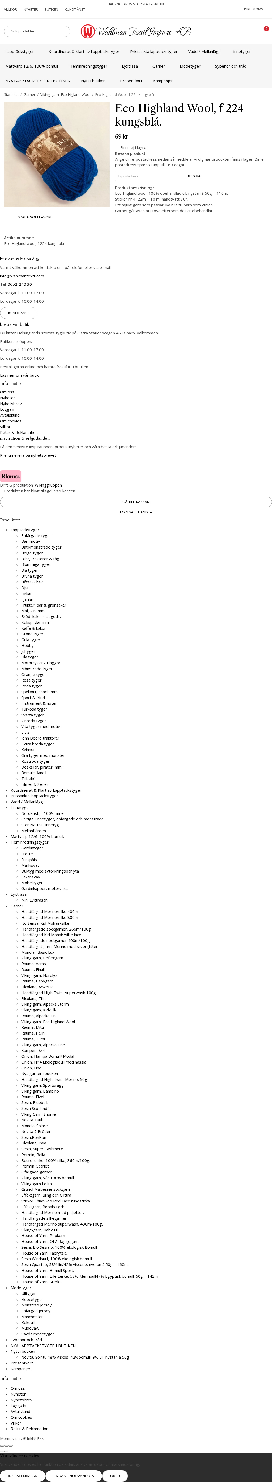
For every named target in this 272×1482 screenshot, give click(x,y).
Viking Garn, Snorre (38, 1114)
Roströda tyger (35, 761)
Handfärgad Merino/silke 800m (49, 917)
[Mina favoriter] (247, 31)
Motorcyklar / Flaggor (41, 662)
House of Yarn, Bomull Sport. (47, 1270)
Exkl (40, 1438)
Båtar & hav (32, 581)
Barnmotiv (30, 541)
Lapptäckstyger (19, 51)
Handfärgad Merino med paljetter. (52, 1212)
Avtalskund (10, 415)
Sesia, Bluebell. (34, 1102)
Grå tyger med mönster (43, 755)
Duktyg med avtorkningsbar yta (50, 871)
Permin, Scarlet (35, 1166)
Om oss (7, 392)
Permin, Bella (33, 1154)
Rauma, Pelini (33, 1033)
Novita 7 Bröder (36, 1131)
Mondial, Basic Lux (37, 952)
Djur (25, 587)
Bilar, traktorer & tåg (40, 558)
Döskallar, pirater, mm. (41, 767)
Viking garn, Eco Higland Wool (48, 1021)
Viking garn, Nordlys (39, 975)
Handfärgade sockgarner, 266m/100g (56, 929)
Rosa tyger (31, 680)
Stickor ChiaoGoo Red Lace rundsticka (55, 1200)
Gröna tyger (32, 633)
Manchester (32, 1316)
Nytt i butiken (93, 80)
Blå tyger (29, 570)
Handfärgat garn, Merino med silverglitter (59, 946)
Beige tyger (32, 552)
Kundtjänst (75, 9)
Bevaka (193, 176)
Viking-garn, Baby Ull (39, 1229)
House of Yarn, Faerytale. (44, 1253)
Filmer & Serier (34, 784)
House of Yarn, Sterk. (40, 1281)
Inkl (30, 1438)
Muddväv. (30, 1328)
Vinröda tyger (33, 720)
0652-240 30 (20, 284)
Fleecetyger (32, 1299)
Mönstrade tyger (37, 668)
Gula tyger (30, 639)
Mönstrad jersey (36, 1304)
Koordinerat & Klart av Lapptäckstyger (84, 51)
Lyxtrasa (130, 66)
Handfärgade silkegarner (44, 1218)
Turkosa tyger (34, 709)
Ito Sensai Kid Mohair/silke (45, 923)
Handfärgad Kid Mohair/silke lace (51, 934)
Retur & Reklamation (19, 432)
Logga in (7, 409)
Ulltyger (28, 1293)
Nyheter (31, 9)
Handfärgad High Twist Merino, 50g (54, 1079)
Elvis (25, 732)
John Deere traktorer (40, 738)
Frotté (27, 853)
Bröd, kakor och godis (41, 616)
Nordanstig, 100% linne (42, 813)
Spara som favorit (34, 217)
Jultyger (28, 651)
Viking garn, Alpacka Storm (45, 1004)
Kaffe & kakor (33, 628)
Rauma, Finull (33, 969)
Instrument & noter (39, 703)
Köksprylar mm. (35, 622)
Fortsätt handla (136, 512)
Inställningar (22, 1476)
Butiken (51, 9)
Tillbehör (29, 778)
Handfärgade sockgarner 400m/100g (55, 940)
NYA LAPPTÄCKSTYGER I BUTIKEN (37, 80)
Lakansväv (30, 876)
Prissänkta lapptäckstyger (154, 51)
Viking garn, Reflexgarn (42, 957)
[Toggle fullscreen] (6, 1446)
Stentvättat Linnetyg (40, 824)
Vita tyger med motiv (40, 726)
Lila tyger (29, 656)
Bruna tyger (32, 576)
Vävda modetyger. (38, 1333)
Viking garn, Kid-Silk (38, 1009)
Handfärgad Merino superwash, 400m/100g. (62, 1224)
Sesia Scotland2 (35, 1108)
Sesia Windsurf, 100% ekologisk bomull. (57, 1258)
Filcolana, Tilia (33, 998)
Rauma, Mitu (32, 1027)
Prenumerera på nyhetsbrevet (28, 455)
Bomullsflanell (33, 772)
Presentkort (131, 80)
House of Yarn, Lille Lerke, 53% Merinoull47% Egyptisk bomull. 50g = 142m (89, 1276)
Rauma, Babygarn (37, 980)
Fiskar (26, 593)
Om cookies (11, 421)
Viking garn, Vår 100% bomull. (48, 1177)
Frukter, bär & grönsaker (43, 605)
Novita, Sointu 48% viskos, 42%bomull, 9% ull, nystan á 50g (75, 1357)
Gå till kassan (136, 501)
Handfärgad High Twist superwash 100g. (59, 992)
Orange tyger (33, 674)
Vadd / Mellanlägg (204, 51)
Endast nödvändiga (73, 1476)
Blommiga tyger (35, 564)
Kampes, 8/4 (33, 1050)
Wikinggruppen (48, 485)
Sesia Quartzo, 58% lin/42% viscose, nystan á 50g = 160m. (75, 1264)
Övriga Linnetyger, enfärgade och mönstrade (62, 818)
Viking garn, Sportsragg (42, 1085)
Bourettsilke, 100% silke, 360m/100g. (55, 1160)
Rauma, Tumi (33, 1038)
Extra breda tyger (37, 743)
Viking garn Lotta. (37, 1183)
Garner (158, 66)
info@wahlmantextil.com (22, 276)
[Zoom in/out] (10, 1446)
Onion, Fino (31, 1067)
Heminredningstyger (88, 66)
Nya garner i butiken (39, 1073)
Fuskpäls (29, 859)
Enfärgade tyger (36, 535)
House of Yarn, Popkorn (43, 1235)
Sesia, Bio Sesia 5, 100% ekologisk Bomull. (59, 1247)
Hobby (27, 645)
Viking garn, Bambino (40, 1091)
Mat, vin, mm (33, 610)
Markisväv (30, 865)
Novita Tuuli (32, 1119)
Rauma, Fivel (32, 1096)
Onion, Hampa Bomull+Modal (47, 1056)
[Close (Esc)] (2, 1446)
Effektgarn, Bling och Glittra (46, 1195)
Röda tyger (31, 685)
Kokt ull (28, 1322)
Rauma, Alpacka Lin (38, 1015)
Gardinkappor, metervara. (44, 888)
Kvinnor (28, 749)
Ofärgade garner (36, 1171)
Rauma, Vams (33, 963)
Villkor (10, 9)
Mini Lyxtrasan (34, 900)
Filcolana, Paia (33, 1142)
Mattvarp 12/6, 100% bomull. (32, 66)
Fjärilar (27, 599)
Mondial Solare (34, 1125)
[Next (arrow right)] (6, 1451)
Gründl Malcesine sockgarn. (46, 1189)
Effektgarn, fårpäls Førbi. (43, 1206)
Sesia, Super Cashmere (42, 1148)
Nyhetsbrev (11, 403)
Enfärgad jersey (35, 1310)
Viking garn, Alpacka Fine (43, 1044)
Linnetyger (241, 51)
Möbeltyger (32, 882)
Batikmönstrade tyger (41, 547)
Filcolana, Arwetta (37, 986)
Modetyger (190, 66)
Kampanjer (163, 80)
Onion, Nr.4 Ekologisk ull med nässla (53, 1062)
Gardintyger (32, 847)
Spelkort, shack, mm (39, 691)
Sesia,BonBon (33, 1137)
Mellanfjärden (33, 830)
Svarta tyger (32, 714)
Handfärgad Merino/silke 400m (49, 911)
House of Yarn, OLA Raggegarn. (50, 1241)
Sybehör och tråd (230, 66)
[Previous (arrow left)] (2, 1451)
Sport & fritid (33, 697)
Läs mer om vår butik (19, 375)
